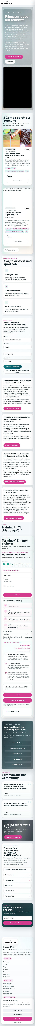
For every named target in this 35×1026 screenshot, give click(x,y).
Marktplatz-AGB (8, 986)
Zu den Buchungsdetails (17, 700)
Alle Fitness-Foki (9, 354)
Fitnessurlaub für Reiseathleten (15, 869)
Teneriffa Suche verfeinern (13, 518)
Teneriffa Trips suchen (12, 408)
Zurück (17, 590)
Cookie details (17, 1022)
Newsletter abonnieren (17, 923)
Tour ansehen (17, 181)
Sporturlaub (9, 885)
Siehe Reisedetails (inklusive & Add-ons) (17, 688)
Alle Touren (10, 62)
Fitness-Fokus (8, 352)
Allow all (17, 1019)
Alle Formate (8, 361)
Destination (6, 336)
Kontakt (5, 969)
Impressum (6, 991)
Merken (27, 149)
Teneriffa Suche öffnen (14, 57)
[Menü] (32, 2)
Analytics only (17, 1014)
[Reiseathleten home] (10, 942)
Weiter (17, 595)
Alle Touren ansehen (11, 250)
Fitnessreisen (9, 880)
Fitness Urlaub (9, 891)
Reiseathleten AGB (9, 989)
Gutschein (6, 974)
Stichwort (6, 343)
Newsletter (6, 972)
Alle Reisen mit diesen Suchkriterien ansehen (17, 371)
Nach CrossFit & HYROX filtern (14, 482)
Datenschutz (7, 994)
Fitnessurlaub (9, 875)
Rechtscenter (7, 984)
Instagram (6, 977)
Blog (4, 967)
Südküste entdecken (11, 445)
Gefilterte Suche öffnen (12, 366)
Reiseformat (7, 359)
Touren (5, 964)
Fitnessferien (9, 896)
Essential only (17, 1010)
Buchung (6, 962)
